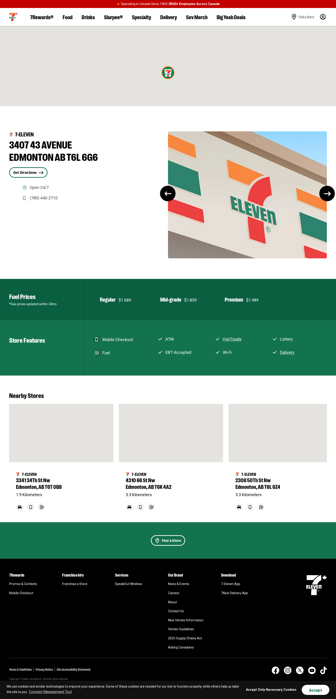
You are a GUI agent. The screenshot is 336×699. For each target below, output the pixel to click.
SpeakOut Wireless (128, 584)
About (172, 602)
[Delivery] (19, 509)
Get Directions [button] (25, 172)
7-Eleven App (230, 584)
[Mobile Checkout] (30, 509)
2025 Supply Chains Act (185, 638)
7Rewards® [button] (41, 16)
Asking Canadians (181, 647)
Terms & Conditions (20, 669)
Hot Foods (232, 339)
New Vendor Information (185, 620)
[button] (13, 17)
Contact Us (176, 611)
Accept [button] (315, 689)
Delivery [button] (168, 16)
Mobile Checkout (21, 593)
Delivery (287, 352)
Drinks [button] (88, 16)
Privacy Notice (44, 669)
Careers (173, 593)
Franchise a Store (74, 584)
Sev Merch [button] (197, 16)
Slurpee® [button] (113, 16)
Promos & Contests (23, 584)
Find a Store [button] (171, 540)
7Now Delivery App (234, 593)
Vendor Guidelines (181, 629)
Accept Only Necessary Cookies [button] (271, 690)
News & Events (178, 584)
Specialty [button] (141, 16)
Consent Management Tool (50, 692)
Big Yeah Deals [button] (231, 16)
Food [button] (67, 16)
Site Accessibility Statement (74, 669)
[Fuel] (41, 509)
